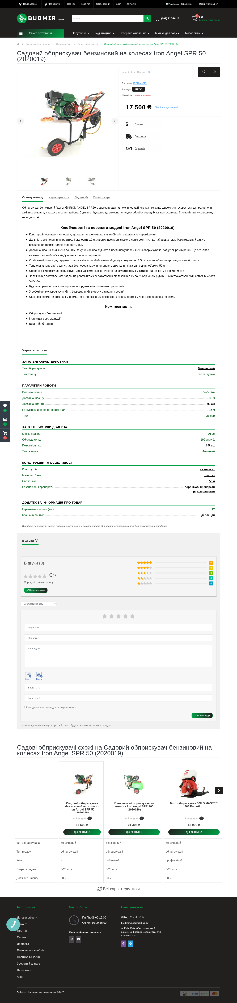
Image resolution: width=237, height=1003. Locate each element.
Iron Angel (140, 83)
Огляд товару (32, 197)
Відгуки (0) (81, 197)
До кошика (82, 832)
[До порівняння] (113, 798)
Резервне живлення (133, 33)
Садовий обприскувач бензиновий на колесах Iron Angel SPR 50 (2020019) (82, 808)
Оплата (139, 124)
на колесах (207, 469)
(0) (148, 72)
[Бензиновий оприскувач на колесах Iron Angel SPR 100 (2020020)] (134, 783)
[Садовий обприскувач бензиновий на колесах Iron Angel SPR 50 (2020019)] (82, 783)
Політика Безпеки (28, 957)
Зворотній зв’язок (28, 963)
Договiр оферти (27, 917)
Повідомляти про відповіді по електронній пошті (52, 707)
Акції (20, 976)
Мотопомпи (192, 33)
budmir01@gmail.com (134, 922)
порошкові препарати (200, 487)
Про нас (22, 930)
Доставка (140, 136)
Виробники (24, 970)
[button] (29, 4)
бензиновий (206, 368)
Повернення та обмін (31, 950)
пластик (209, 475)
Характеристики (59, 197)
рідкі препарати (204, 491)
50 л (212, 481)
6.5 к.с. (210, 445)
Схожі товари (101, 197)
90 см (211, 403)
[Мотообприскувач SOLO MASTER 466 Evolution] (194, 783)
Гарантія (140, 148)
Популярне (79, 33)
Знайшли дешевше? (166, 107)
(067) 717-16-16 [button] (132, 917)
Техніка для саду (166, 33)
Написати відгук (37, 590)
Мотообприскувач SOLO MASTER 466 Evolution (194, 805)
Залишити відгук (202, 715)
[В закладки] (113, 788)
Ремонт (77, 41)
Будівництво (103, 33)
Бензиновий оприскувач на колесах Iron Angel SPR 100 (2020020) (134, 806)
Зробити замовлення (209, 20)
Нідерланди (206, 515)
